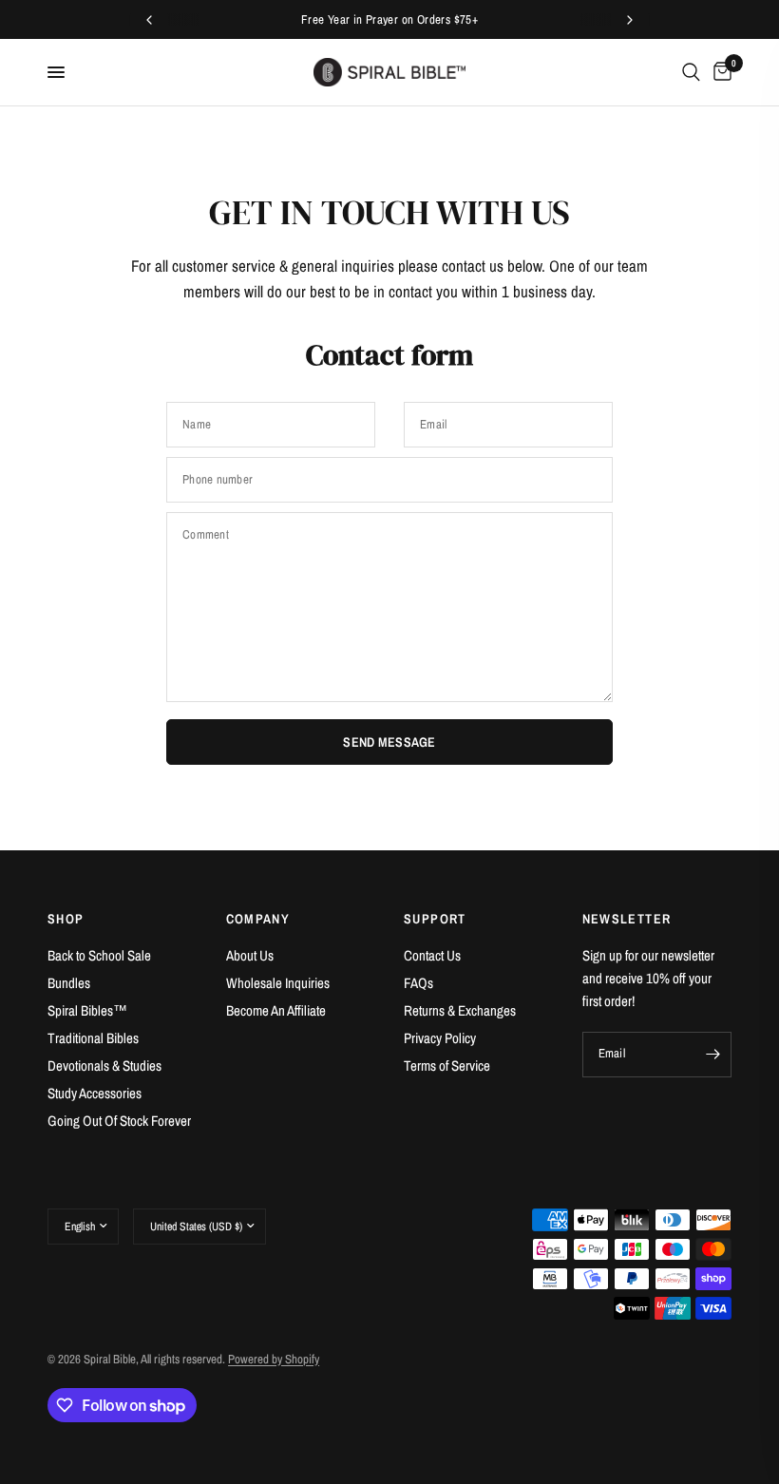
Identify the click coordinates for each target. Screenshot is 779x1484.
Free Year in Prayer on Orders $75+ (389, 19)
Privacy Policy (440, 1038)
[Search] (691, 72)
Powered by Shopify (273, 1359)
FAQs (418, 983)
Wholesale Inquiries (278, 983)
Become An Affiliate (276, 1010)
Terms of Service (447, 1065)
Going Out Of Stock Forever (119, 1121)
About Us (250, 955)
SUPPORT (435, 918)
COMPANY (258, 918)
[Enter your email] (713, 1054)
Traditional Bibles (93, 1038)
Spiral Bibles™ (87, 1010)
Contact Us (432, 955)
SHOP (66, 918)
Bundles (69, 983)
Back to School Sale (99, 955)
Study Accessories (95, 1093)
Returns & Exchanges (460, 1010)
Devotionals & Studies (105, 1065)
